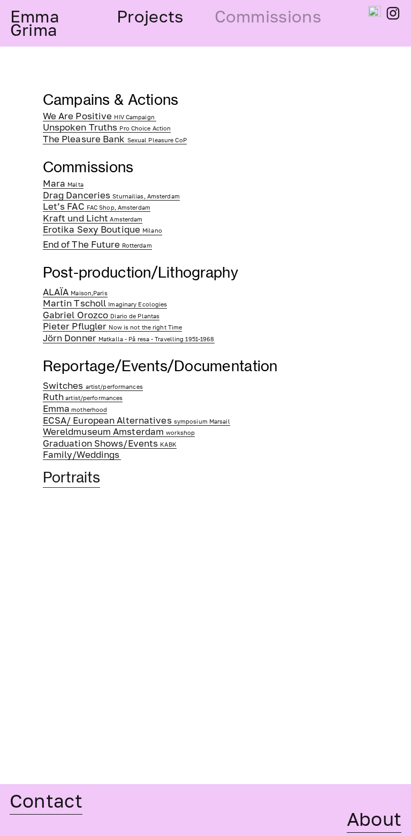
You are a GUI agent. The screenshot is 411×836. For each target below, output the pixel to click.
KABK (110, 445)
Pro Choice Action (107, 129)
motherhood (75, 410)
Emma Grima (34, 23)
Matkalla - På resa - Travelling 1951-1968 (129, 339)
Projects (150, 16)
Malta (63, 185)
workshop (119, 433)
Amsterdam (93, 220)
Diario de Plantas (101, 316)
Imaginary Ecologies (105, 305)
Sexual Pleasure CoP (115, 140)
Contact (46, 800)
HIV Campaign (99, 117)
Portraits (71, 477)
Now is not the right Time (112, 328)
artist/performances (93, 387)
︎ (393, 13)
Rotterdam (97, 246)
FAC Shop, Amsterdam (96, 208)
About (374, 818)
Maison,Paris (75, 293)
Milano (102, 231)
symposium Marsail (136, 422)
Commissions (268, 16)
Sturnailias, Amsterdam (111, 197)
